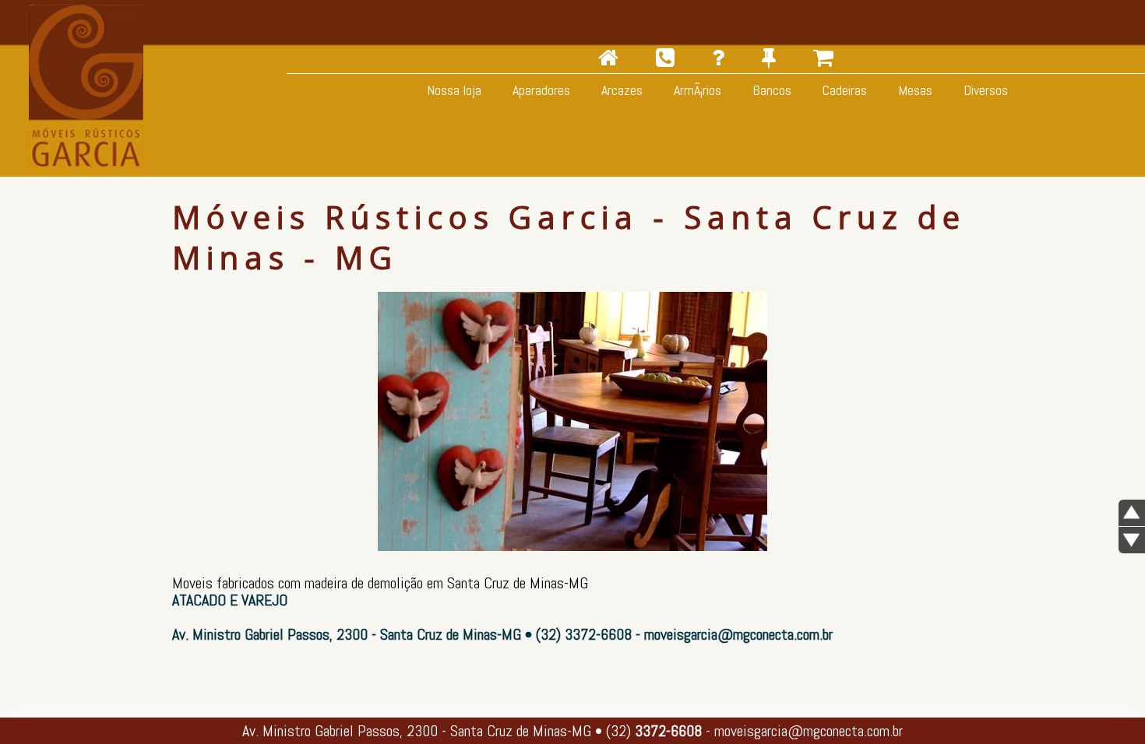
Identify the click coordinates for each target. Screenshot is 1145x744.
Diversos (984, 90)
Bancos (770, 90)
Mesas (913, 90)
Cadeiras (843, 90)
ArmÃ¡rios (696, 90)
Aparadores (539, 90)
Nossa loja (452, 90)
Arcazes (620, 90)
